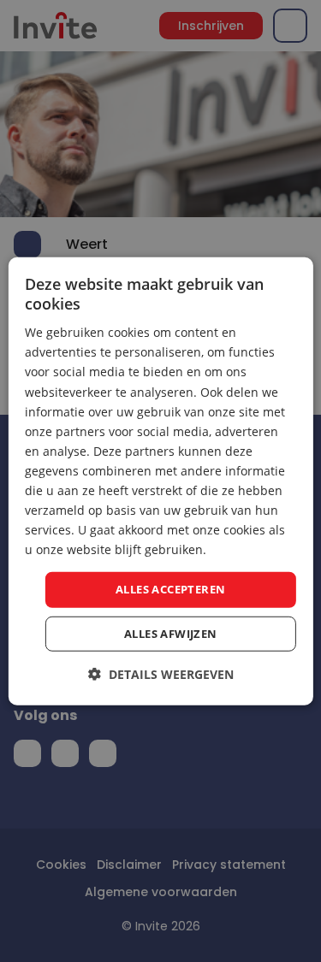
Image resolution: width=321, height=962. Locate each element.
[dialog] (160, 481)
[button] (161, 674)
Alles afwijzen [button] (170, 633)
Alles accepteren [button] (170, 589)
